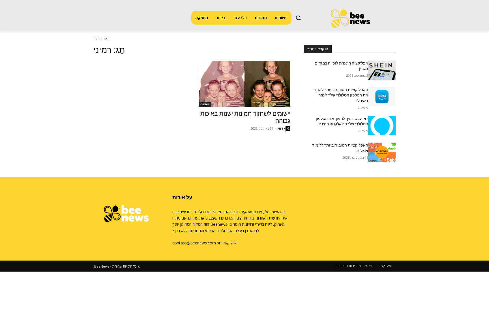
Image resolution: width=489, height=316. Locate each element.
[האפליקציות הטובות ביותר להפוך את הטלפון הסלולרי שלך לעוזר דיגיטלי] (382, 96)
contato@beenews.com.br (196, 243)
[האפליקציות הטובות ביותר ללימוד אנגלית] (382, 152)
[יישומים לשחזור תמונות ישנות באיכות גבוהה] (244, 84)
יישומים (205, 104)
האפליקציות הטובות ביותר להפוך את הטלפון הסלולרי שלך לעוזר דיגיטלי (340, 95)
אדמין (281, 128)
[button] (298, 18)
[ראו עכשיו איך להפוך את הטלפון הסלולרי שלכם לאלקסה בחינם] (382, 125)
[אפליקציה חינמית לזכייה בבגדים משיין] (382, 70)
